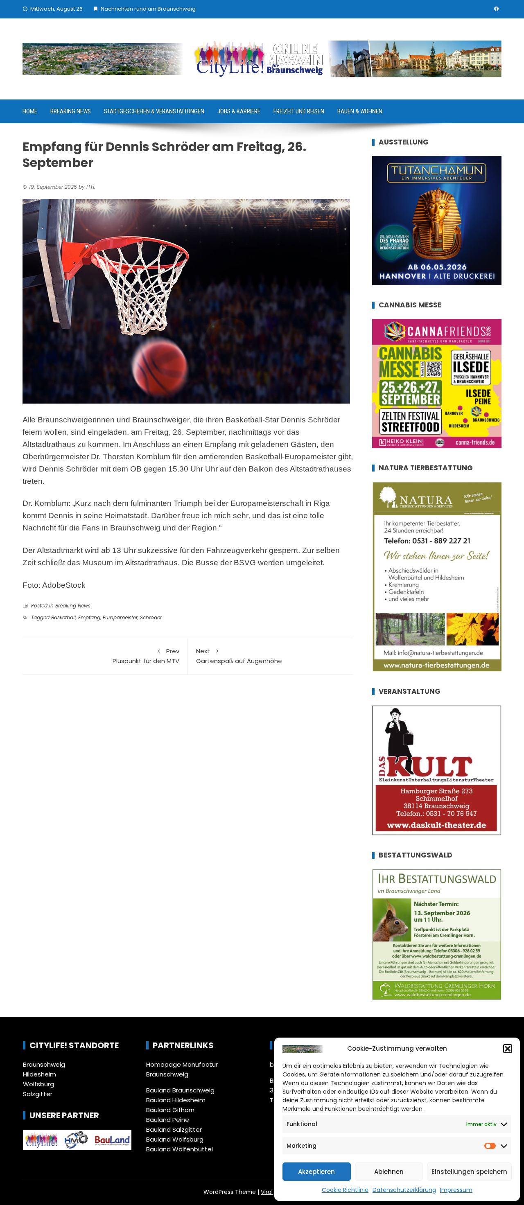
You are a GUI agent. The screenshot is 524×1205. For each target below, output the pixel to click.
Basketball (63, 617)
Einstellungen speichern (469, 1171)
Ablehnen (389, 1171)
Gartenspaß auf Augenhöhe (239, 656)
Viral (267, 1192)
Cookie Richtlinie (345, 1190)
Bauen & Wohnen (359, 111)
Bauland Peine (167, 1119)
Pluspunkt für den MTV (146, 656)
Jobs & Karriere (238, 111)
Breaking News (70, 111)
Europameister (120, 617)
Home (30, 111)
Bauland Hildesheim (176, 1100)
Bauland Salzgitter (174, 1129)
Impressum (456, 1190)
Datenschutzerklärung (404, 1190)
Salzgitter (37, 1094)
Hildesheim (39, 1074)
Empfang (89, 617)
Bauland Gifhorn (170, 1110)
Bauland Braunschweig (180, 1090)
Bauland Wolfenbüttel (179, 1149)
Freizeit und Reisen (298, 111)
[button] (508, 1049)
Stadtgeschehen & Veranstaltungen (154, 111)
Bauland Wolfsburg (174, 1139)
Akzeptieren (316, 1171)
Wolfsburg (38, 1084)
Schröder (151, 617)
